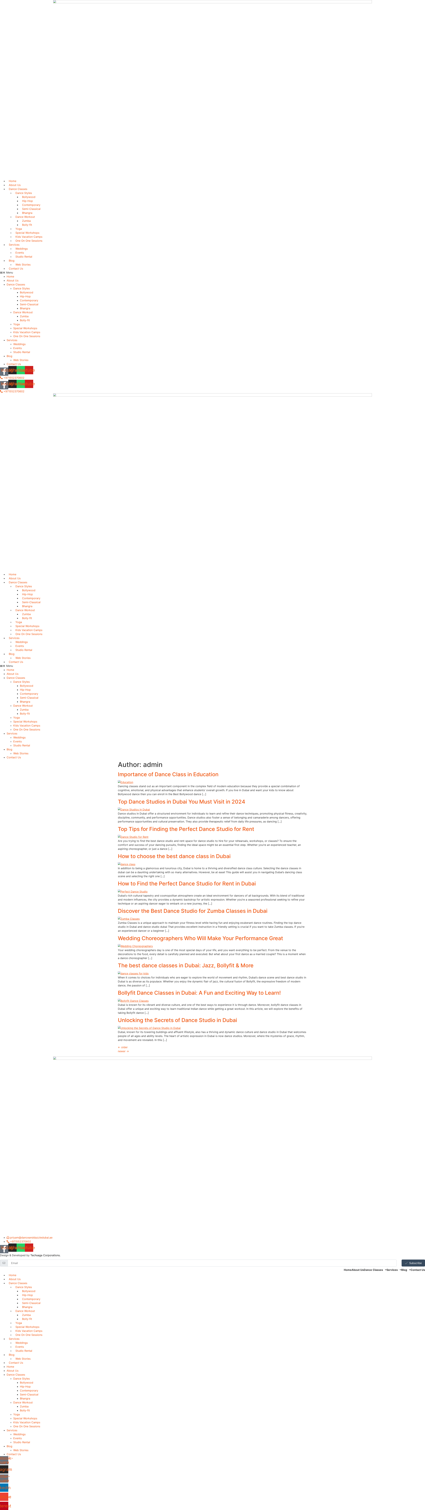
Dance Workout (23, 312)
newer (123, 1051)
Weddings (19, 344)
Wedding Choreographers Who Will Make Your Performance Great (200, 938)
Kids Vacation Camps (26, 332)
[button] (212, 272)
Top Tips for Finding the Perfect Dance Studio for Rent (186, 829)
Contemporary (29, 300)
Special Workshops (25, 328)
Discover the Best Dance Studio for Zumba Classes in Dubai (192, 911)
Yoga (16, 324)
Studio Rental (23, 256)
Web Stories (20, 360)
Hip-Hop (25, 296)
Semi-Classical (29, 304)
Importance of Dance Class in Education (168, 774)
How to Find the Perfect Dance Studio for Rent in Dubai (187, 883)
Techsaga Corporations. (45, 1255)
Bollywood (26, 292)
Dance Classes (16, 284)
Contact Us (16, 268)
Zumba (24, 316)
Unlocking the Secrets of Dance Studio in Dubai (177, 1020)
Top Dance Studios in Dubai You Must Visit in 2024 (181, 801)
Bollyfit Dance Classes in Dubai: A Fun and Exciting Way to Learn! (199, 993)
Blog (11, 260)
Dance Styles (21, 288)
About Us (12, 280)
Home (10, 276)
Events (17, 348)
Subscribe (415, 1263)
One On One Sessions (28, 240)
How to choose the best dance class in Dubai (174, 856)
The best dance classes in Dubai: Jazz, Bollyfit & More (186, 965)
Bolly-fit (27, 224)
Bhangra (25, 308)
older (123, 1047)
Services (12, 340)
